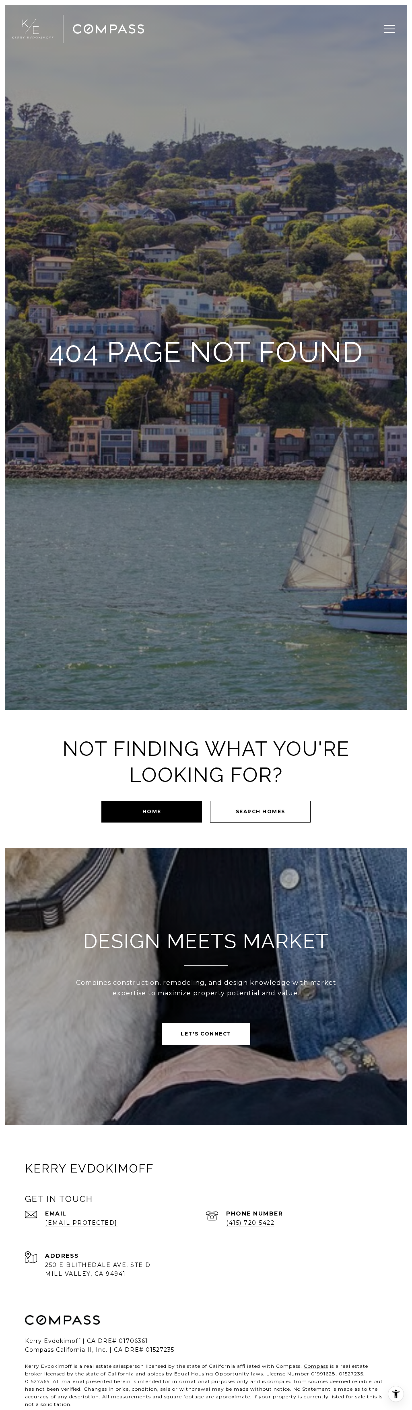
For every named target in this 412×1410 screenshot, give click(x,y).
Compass (316, 1366)
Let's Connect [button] (206, 1034)
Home (151, 811)
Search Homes (260, 811)
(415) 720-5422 (250, 1222)
